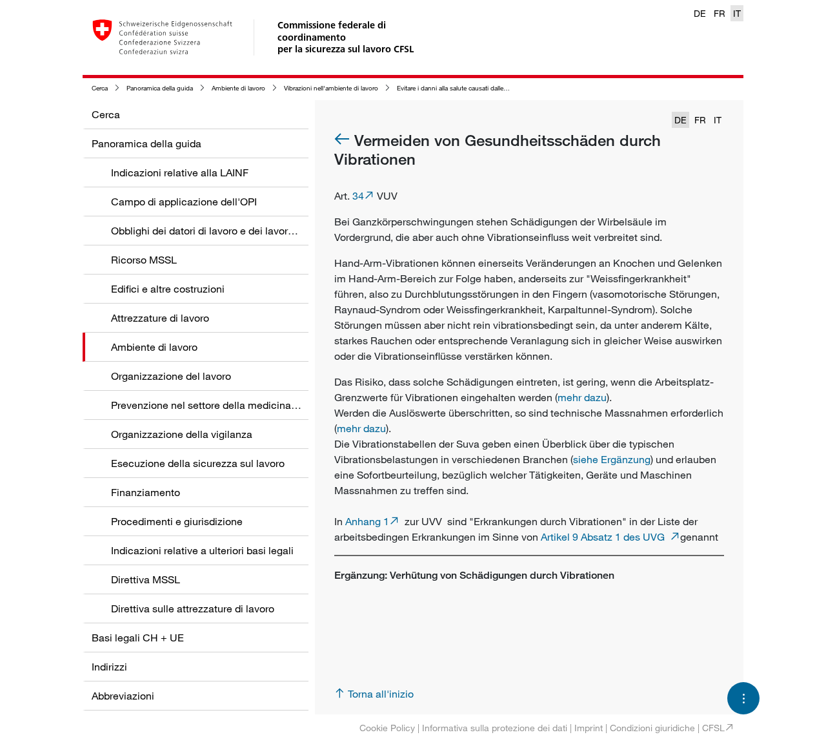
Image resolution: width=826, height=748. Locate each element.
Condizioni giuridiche (652, 727)
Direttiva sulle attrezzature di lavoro (192, 608)
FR (719, 13)
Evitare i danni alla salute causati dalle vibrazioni (464, 88)
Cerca (100, 88)
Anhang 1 (367, 521)
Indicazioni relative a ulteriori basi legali (202, 550)
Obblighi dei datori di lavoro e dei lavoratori (209, 230)
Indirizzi (109, 666)
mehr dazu (582, 397)
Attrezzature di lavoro (160, 317)
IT (737, 13)
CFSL (713, 727)
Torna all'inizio (381, 693)
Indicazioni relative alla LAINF (179, 172)
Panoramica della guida (159, 88)
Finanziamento (145, 492)
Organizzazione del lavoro (171, 375)
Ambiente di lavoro (238, 88)
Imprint (588, 727)
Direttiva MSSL (145, 579)
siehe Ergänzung (611, 459)
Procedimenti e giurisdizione (177, 521)
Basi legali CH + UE (138, 637)
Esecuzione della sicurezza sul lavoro (198, 463)
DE (700, 13)
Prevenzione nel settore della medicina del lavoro (225, 405)
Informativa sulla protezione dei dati (494, 727)
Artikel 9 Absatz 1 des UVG (605, 536)
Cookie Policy (387, 727)
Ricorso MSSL (144, 259)
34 (358, 195)
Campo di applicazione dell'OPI (184, 201)
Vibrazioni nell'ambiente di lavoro (331, 88)
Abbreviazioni (123, 695)
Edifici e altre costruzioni (168, 288)
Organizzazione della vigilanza (181, 434)
